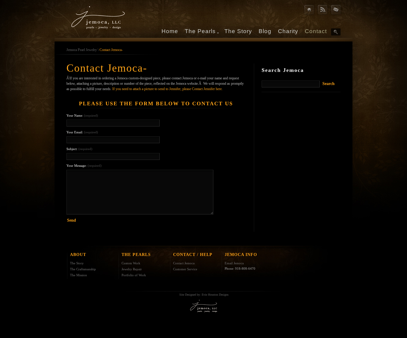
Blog (265, 31)
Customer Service (185, 269)
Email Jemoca (234, 263)
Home (169, 31)
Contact (316, 31)
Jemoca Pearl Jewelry (81, 50)
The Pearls (200, 31)
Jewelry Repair (132, 269)
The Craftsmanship (83, 269)
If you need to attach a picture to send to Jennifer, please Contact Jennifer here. (167, 89)
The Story (238, 31)
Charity (288, 31)
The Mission (78, 275)
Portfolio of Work (134, 275)
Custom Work (131, 263)
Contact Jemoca (184, 263)
